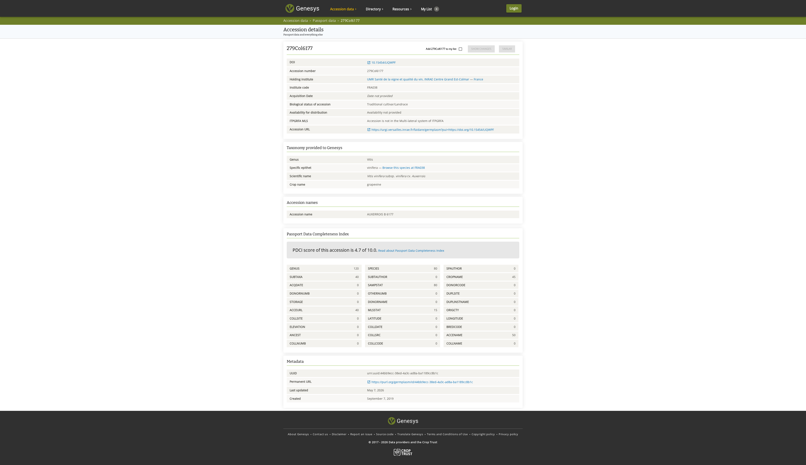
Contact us (320, 434)
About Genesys (298, 434)
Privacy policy (508, 434)
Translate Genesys (410, 434)
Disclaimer (339, 434)
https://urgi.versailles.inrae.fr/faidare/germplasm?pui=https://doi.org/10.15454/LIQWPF (433, 130)
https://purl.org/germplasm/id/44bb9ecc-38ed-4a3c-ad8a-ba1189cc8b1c (422, 382)
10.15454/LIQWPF (384, 62)
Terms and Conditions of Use (447, 434)
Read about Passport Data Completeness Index (411, 251)
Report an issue (361, 434)
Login (514, 8)
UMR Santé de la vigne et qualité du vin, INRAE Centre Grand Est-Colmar (418, 79)
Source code (385, 434)
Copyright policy (483, 434)
